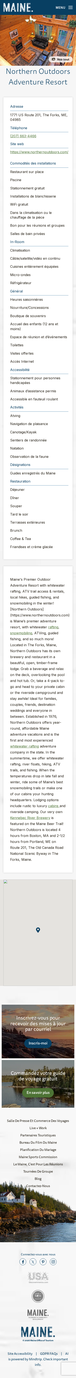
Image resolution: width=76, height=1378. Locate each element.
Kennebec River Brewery (30, 818)
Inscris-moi (38, 1043)
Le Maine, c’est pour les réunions (38, 1164)
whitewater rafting (24, 746)
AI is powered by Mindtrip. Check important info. (38, 1359)
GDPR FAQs (49, 1353)
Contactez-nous (38, 1186)
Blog (38, 1178)
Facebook (22, 1261)
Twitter (33, 1261)
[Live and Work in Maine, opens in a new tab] (38, 1296)
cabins (54, 806)
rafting (53, 627)
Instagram (53, 1261)
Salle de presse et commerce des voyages (38, 1120)
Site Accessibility (20, 1353)
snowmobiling (21, 633)
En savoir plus (38, 1092)
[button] (38, 40)
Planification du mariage (38, 1149)
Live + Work (38, 1128)
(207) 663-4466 (23, 136)
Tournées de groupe (38, 1171)
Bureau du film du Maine (38, 1142)
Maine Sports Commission (38, 1157)
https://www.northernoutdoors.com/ (39, 152)
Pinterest (43, 1261)
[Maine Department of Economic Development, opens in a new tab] (38, 1314)
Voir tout (63, 59)
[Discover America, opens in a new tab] (38, 1277)
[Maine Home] (18, 7)
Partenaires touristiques (38, 1135)
